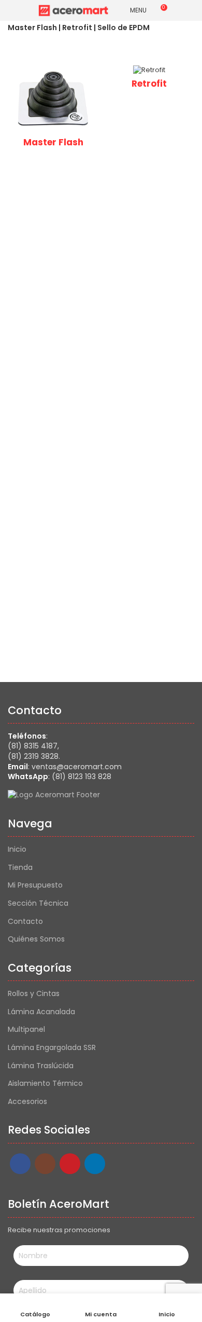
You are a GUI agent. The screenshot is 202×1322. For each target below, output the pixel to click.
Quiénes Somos (36, 939)
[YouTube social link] (70, 1163)
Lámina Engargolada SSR (52, 1048)
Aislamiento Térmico (45, 1083)
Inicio (17, 849)
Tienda (20, 868)
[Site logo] (73, 10)
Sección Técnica (38, 903)
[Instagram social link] (45, 1163)
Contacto (25, 921)
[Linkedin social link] (94, 1163)
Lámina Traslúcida (41, 1066)
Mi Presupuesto (35, 885)
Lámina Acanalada (41, 1012)
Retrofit (149, 83)
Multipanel (26, 1029)
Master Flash (53, 142)
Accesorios (27, 1102)
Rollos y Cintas (34, 994)
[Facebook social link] (20, 1163)
